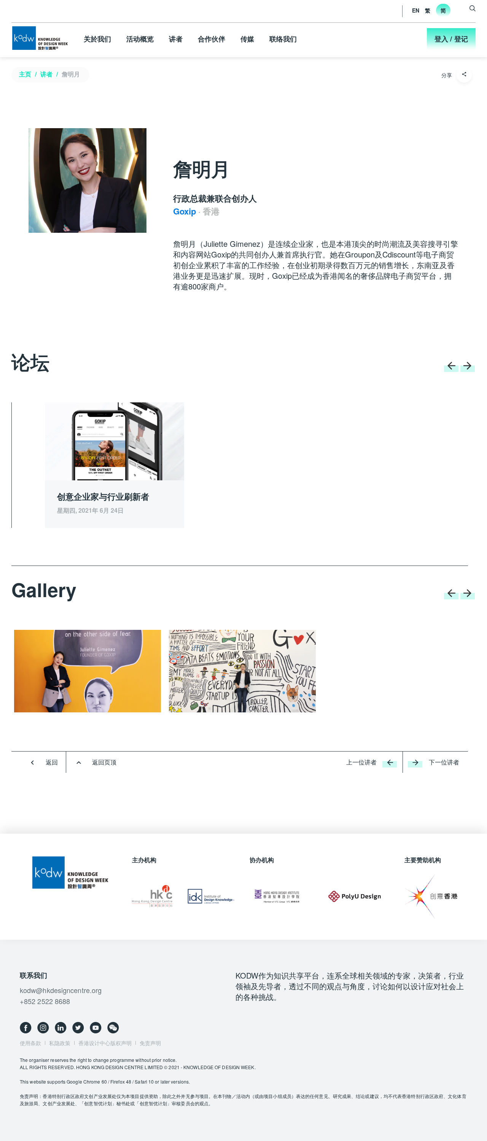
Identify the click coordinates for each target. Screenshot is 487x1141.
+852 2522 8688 (45, 1001)
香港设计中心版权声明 (105, 1043)
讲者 (176, 39)
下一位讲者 (444, 762)
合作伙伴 (211, 39)
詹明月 (71, 74)
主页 (25, 74)
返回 (52, 762)
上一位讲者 (361, 762)
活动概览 (140, 39)
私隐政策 (59, 1043)
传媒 (247, 39)
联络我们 (283, 39)
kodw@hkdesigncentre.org (61, 990)
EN (415, 10)
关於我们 (97, 39)
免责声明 (150, 1043)
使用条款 (30, 1043)
